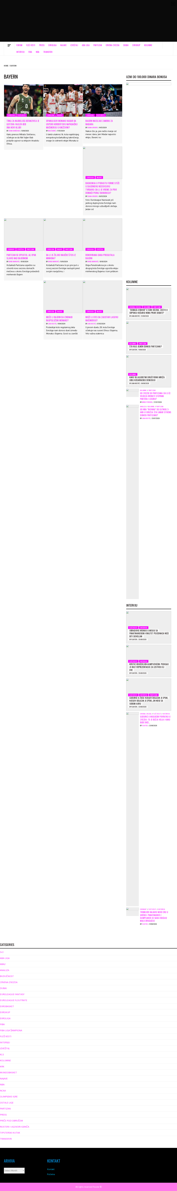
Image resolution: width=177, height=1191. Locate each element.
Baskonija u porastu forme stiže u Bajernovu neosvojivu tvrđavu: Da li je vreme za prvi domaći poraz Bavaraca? (103, 188)
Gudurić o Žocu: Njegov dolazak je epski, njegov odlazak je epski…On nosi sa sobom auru (148, 700)
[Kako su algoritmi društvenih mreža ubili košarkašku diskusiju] (148, 371)
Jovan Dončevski (14, 131)
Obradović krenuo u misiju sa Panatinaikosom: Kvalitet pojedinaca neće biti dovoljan (149, 633)
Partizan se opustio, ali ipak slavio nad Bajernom (21, 256)
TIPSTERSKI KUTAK (10, 1132)
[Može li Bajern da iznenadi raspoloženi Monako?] (63, 297)
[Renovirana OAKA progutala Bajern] (102, 234)
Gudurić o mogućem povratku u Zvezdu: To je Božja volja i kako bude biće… (155, 719)
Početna (51, 1174)
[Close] (173, 4)
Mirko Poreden (147, 402)
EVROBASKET (7, 1006)
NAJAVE (63, 45)
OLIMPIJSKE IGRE (9, 1096)
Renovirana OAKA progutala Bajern (100, 256)
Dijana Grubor (92, 127)
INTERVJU (20, 51)
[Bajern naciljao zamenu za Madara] (102, 100)
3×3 (1, 952)
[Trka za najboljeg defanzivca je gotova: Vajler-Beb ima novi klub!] (23, 100)
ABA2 (2, 964)
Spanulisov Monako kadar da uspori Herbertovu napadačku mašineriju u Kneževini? (62, 124)
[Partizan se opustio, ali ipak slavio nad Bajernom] (23, 234)
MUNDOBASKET (8, 1072)
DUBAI (126, 45)
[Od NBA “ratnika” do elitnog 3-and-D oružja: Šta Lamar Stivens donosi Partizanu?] (132, 501)
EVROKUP (136, 45)
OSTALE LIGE (6, 1102)
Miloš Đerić (52, 131)
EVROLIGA (52, 45)
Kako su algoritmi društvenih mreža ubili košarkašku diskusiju (147, 379)
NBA (37, 51)
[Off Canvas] (9, 45)
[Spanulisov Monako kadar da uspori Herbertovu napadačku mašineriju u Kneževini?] (63, 100)
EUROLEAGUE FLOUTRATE (13, 1000)
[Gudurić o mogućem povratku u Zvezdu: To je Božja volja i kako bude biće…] (132, 809)
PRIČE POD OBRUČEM (11, 1120)
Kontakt (51, 1169)
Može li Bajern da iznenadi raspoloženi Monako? (59, 318)
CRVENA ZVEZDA (112, 45)
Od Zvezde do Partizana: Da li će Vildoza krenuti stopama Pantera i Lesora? (155, 396)
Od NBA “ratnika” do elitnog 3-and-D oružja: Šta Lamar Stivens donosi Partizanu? (155, 412)
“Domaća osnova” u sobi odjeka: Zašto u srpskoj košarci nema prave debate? (148, 311)
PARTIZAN (97, 45)
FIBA (30, 51)
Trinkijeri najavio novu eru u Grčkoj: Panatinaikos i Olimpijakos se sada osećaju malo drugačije (154, 916)
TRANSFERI (48, 51)
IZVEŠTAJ (74, 45)
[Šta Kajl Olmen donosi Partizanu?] (148, 337)
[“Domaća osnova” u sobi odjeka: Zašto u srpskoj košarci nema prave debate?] (148, 304)
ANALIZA (143, 406)
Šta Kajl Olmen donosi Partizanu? (145, 346)
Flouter (134, 350)
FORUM (19, 45)
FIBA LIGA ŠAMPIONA (11, 1030)
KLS (2, 1054)
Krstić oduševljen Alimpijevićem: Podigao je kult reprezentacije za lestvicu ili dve (149, 667)
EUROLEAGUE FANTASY (12, 994)
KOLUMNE (148, 45)
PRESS (42, 45)
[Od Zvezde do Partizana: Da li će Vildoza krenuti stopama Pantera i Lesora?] (132, 392)
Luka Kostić (52, 324)
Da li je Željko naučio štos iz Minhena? (61, 256)
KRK (2, 1066)
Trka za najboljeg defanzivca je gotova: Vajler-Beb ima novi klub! (23, 124)
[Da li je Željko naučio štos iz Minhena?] (63, 234)
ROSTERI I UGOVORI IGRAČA (14, 1126)
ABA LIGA (86, 45)
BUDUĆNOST (7, 976)
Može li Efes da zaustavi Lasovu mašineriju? (102, 318)
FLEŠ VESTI (30, 45)
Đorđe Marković (14, 261)
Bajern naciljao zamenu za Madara (99, 122)
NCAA (3, 1090)
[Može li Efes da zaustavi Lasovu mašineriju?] (102, 297)
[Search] (168, 45)
